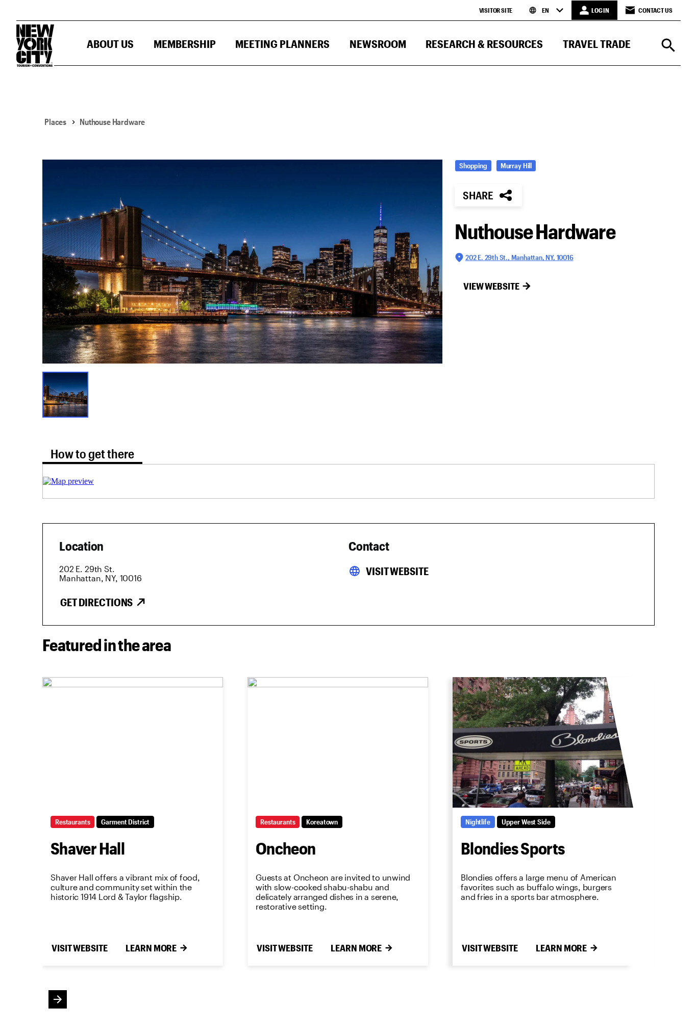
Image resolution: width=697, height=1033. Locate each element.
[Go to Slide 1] (67, 394)
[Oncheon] (337, 742)
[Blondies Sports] (543, 742)
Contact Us (655, 10)
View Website (491, 286)
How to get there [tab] (92, 453)
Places (55, 121)
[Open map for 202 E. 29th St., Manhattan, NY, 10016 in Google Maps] (68, 481)
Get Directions (96, 602)
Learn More (151, 947)
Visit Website (397, 571)
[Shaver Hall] (132, 742)
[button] (110, 46)
